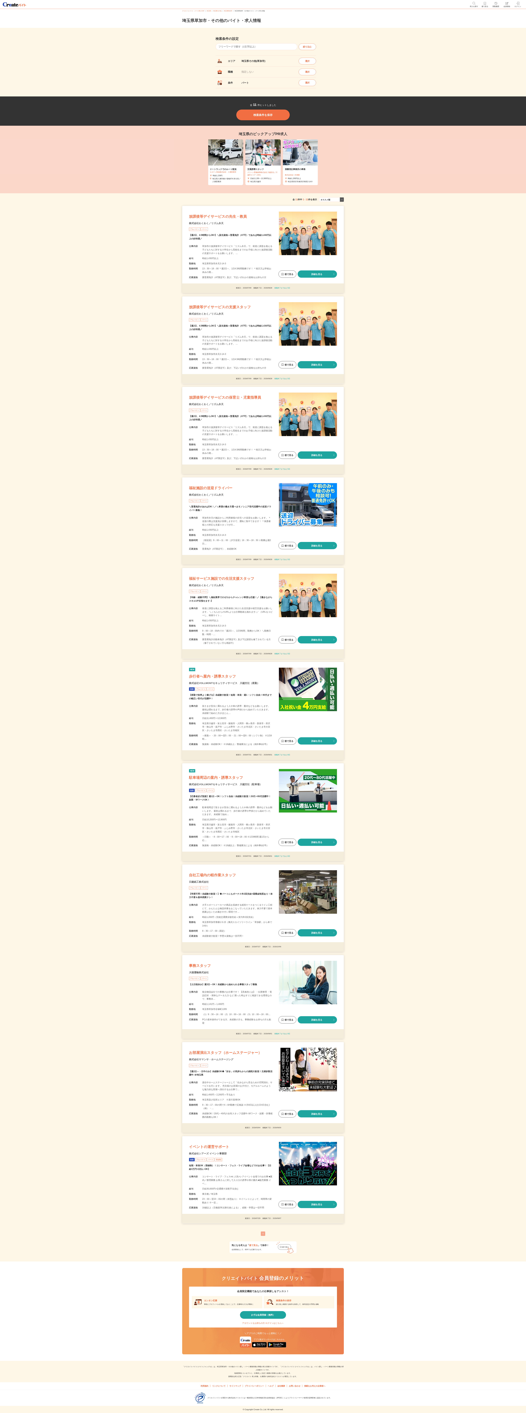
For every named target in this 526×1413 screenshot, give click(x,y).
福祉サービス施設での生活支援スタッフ (221, 578)
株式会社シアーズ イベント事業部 (208, 1153)
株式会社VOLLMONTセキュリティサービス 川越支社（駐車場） (225, 784)
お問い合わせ (294, 1386)
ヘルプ (271, 1386)
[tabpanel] (263, 162)
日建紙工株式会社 (199, 881)
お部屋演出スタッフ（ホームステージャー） (225, 1053)
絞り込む (307, 47)
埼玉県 (209, 11)
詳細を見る (316, 274)
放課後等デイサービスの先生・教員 (218, 216)
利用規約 (204, 1386)
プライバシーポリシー (254, 1386)
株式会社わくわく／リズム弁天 (206, 223)
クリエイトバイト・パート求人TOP (193, 11)
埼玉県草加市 (228, 11)
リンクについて (219, 1386)
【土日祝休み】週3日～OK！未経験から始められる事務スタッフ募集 (223, 984)
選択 (307, 61)
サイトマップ (235, 1386)
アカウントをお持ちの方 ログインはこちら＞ (263, 1323)
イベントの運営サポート (209, 1147)
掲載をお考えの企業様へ (314, 1386)
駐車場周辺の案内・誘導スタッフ (216, 778)
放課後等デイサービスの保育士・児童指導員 (225, 397)
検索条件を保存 (263, 114)
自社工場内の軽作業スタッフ (212, 875)
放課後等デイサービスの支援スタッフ (220, 307)
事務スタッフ (200, 966)
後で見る (289, 274)
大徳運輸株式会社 (199, 972)
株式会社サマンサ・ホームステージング (211, 1059)
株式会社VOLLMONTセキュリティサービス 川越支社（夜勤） (224, 683)
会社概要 (281, 1386)
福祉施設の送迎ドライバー (210, 488)
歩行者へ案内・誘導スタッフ (212, 676)
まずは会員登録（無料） (263, 1315)
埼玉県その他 (217, 11)
